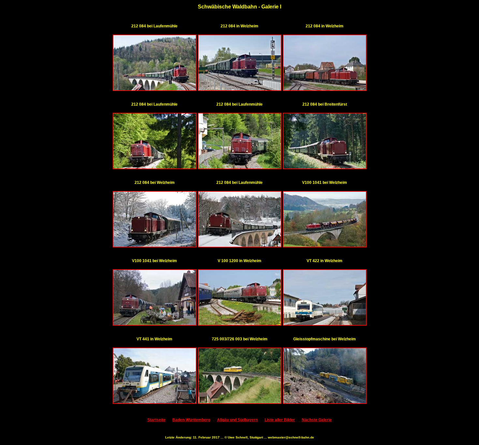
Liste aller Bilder (280, 420)
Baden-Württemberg (191, 420)
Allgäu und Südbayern (237, 420)
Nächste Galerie (317, 420)
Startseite (156, 420)
